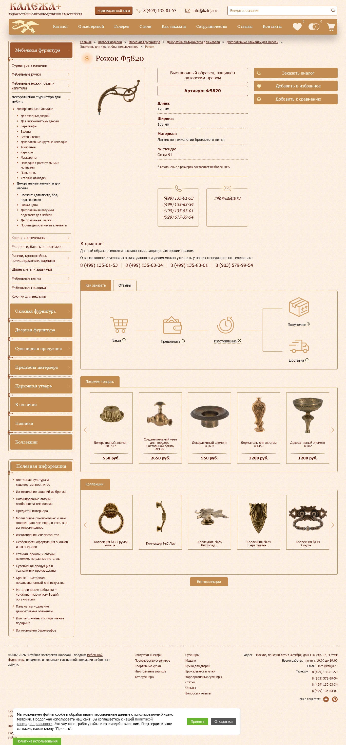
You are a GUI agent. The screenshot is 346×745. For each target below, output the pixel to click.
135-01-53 (99, 265)
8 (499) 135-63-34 (325, 684)
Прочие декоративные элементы (44, 225)
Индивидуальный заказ (114, 10)
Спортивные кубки (148, 666)
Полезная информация (41, 466)
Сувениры (192, 655)
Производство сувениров (152, 660)
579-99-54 (234, 265)
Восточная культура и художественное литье (33, 482)
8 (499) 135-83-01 (325, 690)
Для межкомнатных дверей (40, 121)
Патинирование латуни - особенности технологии (34, 501)
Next (332, 429)
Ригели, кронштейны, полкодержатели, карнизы (33, 258)
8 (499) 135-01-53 (325, 672)
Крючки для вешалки (29, 296)
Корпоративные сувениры (203, 677)
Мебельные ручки (26, 74)
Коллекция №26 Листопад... (210, 543)
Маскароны (28, 157)
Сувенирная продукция (38, 348)
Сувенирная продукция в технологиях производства (36, 568)
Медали (190, 660)
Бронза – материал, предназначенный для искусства (40, 580)
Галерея (121, 26)
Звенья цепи (29, 205)
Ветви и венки (30, 136)
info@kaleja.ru (227, 198)
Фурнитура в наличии (29, 65)
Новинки (24, 423)
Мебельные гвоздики (29, 287)
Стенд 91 (165, 154)
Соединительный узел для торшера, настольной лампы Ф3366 (160, 444)
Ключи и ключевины (28, 238)
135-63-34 (144, 265)
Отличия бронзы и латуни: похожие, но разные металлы (38, 556)
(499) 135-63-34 (178, 204)
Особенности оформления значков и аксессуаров (42, 544)
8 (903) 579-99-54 (325, 678)
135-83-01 (189, 265)
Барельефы (28, 126)
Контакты (272, 26)
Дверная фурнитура (35, 329)
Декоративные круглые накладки (44, 142)
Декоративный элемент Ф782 (307, 444)
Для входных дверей (35, 116)
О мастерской (91, 26)
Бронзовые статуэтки (200, 671)
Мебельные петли (26, 278)
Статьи (190, 682)
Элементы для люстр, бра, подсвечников (39, 197)
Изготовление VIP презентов (37, 535)
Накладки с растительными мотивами (40, 165)
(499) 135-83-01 (178, 210)
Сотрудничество (211, 26)
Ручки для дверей (197, 666)
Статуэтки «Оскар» (148, 655)
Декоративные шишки (36, 220)
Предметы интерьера (36, 367)
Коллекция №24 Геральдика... (259, 543)
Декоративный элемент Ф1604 (209, 444)
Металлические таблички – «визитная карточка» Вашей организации (37, 594)
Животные (28, 147)
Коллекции (26, 442)
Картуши (27, 152)
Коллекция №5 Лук (160, 543)
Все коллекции (209, 581)
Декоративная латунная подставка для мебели (37, 212)
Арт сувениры (144, 677)
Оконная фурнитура (35, 311)
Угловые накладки (33, 178)
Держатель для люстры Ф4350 (259, 444)
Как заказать (174, 26)
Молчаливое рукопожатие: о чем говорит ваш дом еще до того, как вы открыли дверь (41, 522)
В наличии (26, 404)
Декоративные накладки (35, 109)
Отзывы (245, 26)
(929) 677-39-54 (178, 217)
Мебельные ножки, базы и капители (33, 85)
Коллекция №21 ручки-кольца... (111, 543)
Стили (145, 26)
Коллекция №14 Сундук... (308, 543)
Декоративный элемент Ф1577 (111, 444)
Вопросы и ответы (198, 693)
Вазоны (26, 131)
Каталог (60, 26)
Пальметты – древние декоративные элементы (34, 608)
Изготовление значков (150, 671)
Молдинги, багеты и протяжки (37, 246)
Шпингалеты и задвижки (32, 269)
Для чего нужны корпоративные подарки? (40, 620)
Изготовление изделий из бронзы (41, 492)
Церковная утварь (33, 385)
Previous (85, 429)
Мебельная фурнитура (37, 50)
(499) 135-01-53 (178, 198)
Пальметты (28, 172)
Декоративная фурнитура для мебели (36, 99)
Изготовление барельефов (36, 630)
